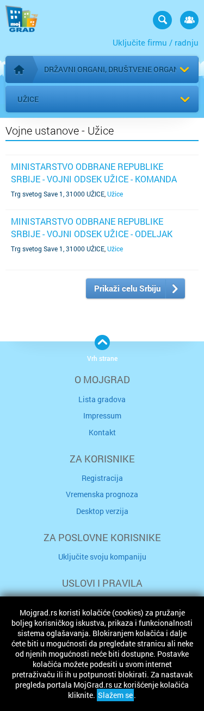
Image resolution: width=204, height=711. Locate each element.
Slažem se (115, 695)
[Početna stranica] (19, 69)
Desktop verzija (102, 511)
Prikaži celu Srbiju (127, 288)
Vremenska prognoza (102, 494)
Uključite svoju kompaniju (102, 556)
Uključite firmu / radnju (156, 42)
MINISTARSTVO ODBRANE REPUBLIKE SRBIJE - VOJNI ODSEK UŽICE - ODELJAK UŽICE (91, 233)
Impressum (102, 415)
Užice (28, 99)
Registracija (102, 478)
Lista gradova (102, 399)
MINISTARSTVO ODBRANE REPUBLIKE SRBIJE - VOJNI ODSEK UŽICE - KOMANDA (94, 172)
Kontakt (102, 432)
